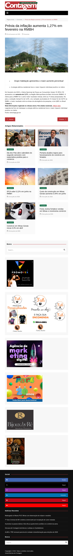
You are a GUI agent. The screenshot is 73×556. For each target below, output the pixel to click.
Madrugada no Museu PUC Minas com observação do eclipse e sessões (28, 515)
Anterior (11, 119)
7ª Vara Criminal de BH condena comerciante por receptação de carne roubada (30, 520)
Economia (26, 34)
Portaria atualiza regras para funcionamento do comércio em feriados (52, 155)
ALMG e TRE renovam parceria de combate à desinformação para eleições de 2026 (31, 532)
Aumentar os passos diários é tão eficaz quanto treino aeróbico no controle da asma (31, 524)
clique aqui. (57, 106)
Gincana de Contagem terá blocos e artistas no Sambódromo (24, 528)
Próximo (61, 119)
